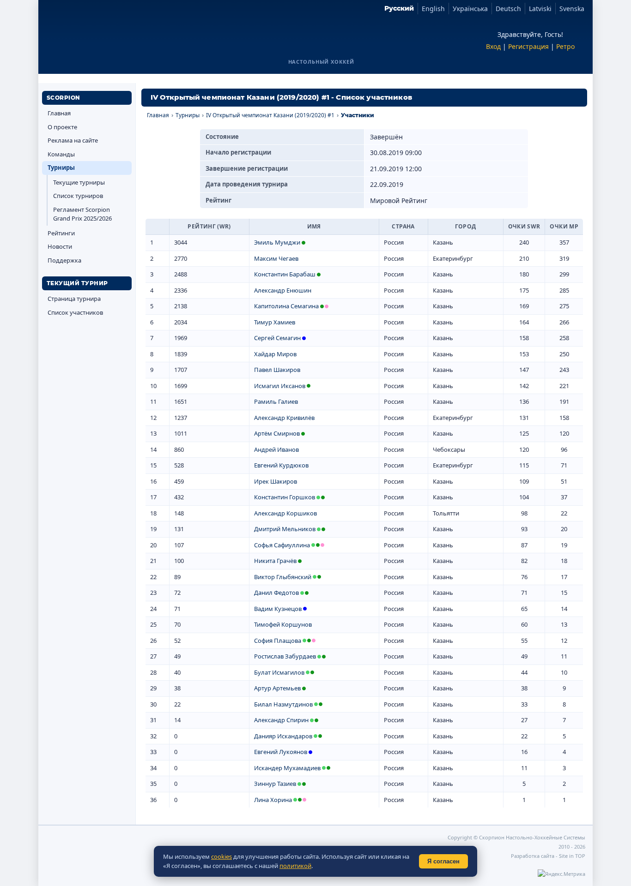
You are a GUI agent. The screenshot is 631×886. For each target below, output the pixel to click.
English (433, 8)
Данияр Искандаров (283, 736)
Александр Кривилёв (284, 417)
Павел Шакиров (277, 369)
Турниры (61, 167)
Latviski (540, 8)
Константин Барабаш (285, 274)
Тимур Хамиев (274, 322)
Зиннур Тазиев (275, 783)
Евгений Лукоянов (280, 752)
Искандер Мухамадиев (287, 768)
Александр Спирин (281, 720)
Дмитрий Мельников (285, 529)
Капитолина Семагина (286, 306)
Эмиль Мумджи (277, 242)
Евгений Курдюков (281, 465)
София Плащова (277, 640)
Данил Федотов (276, 592)
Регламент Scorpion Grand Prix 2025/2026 (82, 214)
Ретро (565, 46)
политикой (295, 866)
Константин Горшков (284, 497)
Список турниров (78, 196)
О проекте (62, 127)
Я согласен (443, 861)
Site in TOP (572, 855)
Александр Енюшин (282, 290)
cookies (221, 856)
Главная (59, 113)
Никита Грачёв (275, 561)
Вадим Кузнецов (278, 609)
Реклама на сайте (73, 140)
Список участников (75, 312)
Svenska (571, 8)
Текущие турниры (79, 182)
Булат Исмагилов (279, 672)
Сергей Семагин (277, 338)
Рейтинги (61, 233)
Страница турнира (74, 298)
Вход (493, 46)
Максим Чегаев (276, 258)
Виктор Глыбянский (282, 577)
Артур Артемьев (277, 688)
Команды (61, 154)
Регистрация (528, 46)
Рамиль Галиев (276, 401)
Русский (399, 8)
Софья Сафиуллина (282, 545)
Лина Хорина (273, 800)
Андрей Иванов (276, 449)
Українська (470, 8)
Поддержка (64, 260)
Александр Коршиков (285, 513)
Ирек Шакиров (275, 481)
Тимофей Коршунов (283, 624)
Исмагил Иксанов (279, 386)
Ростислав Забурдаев (285, 656)
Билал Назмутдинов (283, 704)
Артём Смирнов (277, 433)
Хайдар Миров (275, 354)
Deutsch (508, 8)
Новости (60, 246)
